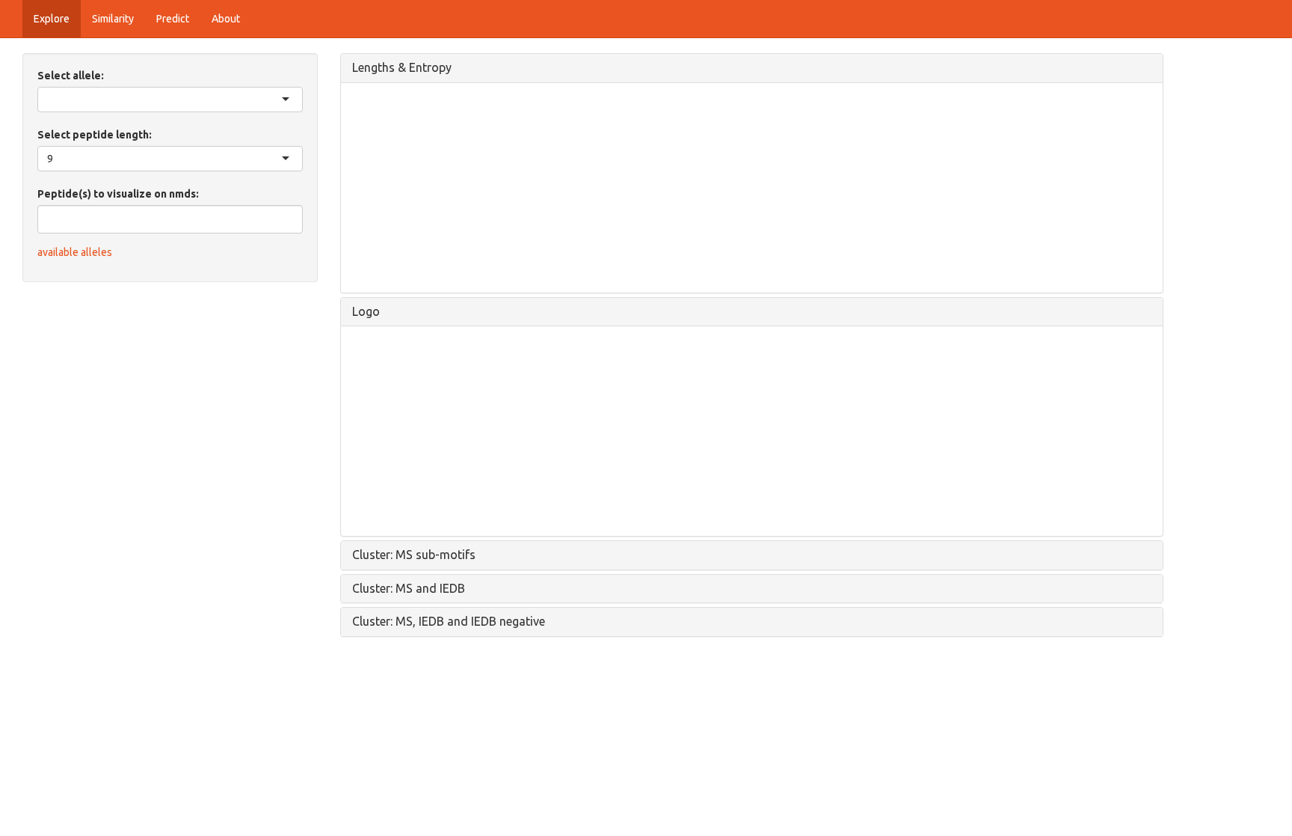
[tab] (752, 68)
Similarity (113, 19)
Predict (172, 19)
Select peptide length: (94, 135)
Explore (52, 19)
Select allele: (70, 76)
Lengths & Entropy (402, 67)
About (226, 19)
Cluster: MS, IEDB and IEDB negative (448, 621)
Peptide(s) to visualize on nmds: (118, 194)
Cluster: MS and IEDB (408, 588)
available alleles (74, 252)
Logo (366, 311)
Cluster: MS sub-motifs (414, 554)
